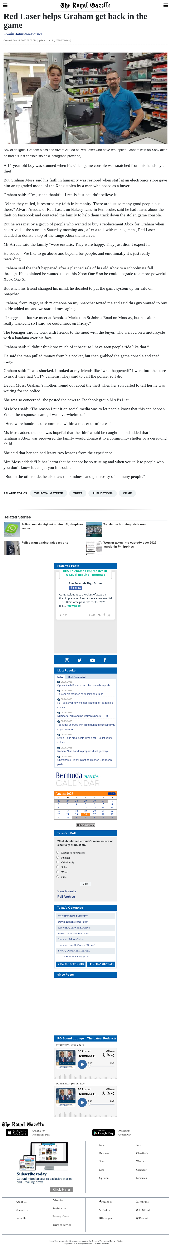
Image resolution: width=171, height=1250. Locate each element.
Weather (140, 1161)
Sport (102, 1161)
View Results (66, 891)
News (102, 1145)
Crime (127, 493)
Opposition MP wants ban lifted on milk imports (83, 685)
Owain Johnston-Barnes (23, 34)
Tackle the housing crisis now (124, 524)
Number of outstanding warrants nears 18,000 (83, 716)
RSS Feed (144, 1210)
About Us (21, 1202)
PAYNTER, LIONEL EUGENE (74, 927)
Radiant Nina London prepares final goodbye (83, 751)
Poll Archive (66, 896)
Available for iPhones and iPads (41, 1132)
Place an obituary (102, 964)
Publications (103, 493)
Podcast (143, 1218)
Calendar (141, 1170)
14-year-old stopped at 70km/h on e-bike (80, 694)
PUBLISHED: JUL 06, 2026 (70, 1083)
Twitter (105, 1210)
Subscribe (21, 1218)
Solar (64, 867)
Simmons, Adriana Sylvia (70, 939)
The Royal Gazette (48, 493)
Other (64, 877)
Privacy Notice (61, 1216)
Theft (77, 493)
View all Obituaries (71, 964)
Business (104, 1153)
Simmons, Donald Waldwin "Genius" (76, 945)
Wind (64, 872)
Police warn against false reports (44, 542)
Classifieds (142, 1153)
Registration (60, 1208)
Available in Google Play (124, 1132)
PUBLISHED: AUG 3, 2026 (70, 1045)
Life (101, 1170)
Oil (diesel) (67, 862)
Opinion (104, 1178)
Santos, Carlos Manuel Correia (73, 933)
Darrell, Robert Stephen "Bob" (73, 921)
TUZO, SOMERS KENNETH (73, 956)
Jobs (138, 1145)
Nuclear (65, 857)
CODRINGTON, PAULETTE (73, 916)
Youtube (143, 1202)
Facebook (106, 1202)
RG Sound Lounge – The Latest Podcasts (87, 1038)
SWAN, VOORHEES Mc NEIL (74, 950)
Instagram (107, 1218)
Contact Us (22, 1210)
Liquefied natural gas (73, 852)
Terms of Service (62, 1225)
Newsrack (141, 1178)
